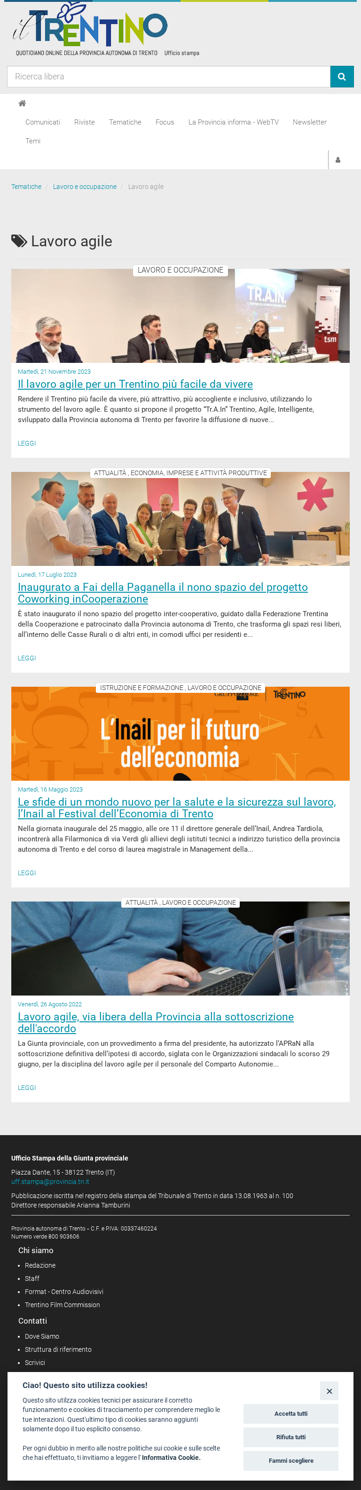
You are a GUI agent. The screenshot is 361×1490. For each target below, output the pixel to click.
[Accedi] (338, 159)
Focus (165, 122)
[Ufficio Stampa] (105, 28)
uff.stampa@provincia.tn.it (50, 1181)
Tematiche (125, 122)
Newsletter (310, 122)
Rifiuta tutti (291, 1437)
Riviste (84, 122)
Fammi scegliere (291, 1460)
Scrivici (35, 1362)
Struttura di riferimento (58, 1349)
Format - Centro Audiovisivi (64, 1291)
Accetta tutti (291, 1413)
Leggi (27, 443)
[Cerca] (342, 76)
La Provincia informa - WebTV (233, 122)
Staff (32, 1278)
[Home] (22, 103)
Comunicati (42, 122)
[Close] (329, 1390)
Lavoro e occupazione (85, 186)
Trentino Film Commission (62, 1305)
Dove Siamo (42, 1336)
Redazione (40, 1265)
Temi (32, 141)
